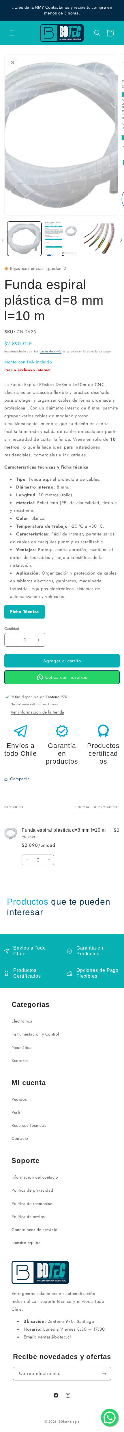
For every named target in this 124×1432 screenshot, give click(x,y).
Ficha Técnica (24, 611)
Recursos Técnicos (29, 1125)
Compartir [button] (19, 779)
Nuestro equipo (26, 1243)
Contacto (20, 1138)
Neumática (21, 1047)
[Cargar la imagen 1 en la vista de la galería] (24, 239)
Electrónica (22, 1021)
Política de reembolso (32, 1203)
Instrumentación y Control (35, 1034)
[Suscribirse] (104, 1373)
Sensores (20, 1060)
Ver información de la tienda (37, 712)
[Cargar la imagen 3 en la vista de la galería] (99, 239)
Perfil (17, 1112)
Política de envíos (28, 1216)
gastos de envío (51, 351)
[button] (11, 33)
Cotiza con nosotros (66, 677)
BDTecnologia (69, 1421)
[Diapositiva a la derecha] (121, 240)
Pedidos (19, 1099)
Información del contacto (35, 1177)
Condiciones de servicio (35, 1229)
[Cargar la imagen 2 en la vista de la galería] (61, 239)
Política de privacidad (32, 1190)
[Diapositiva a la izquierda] (3, 240)
